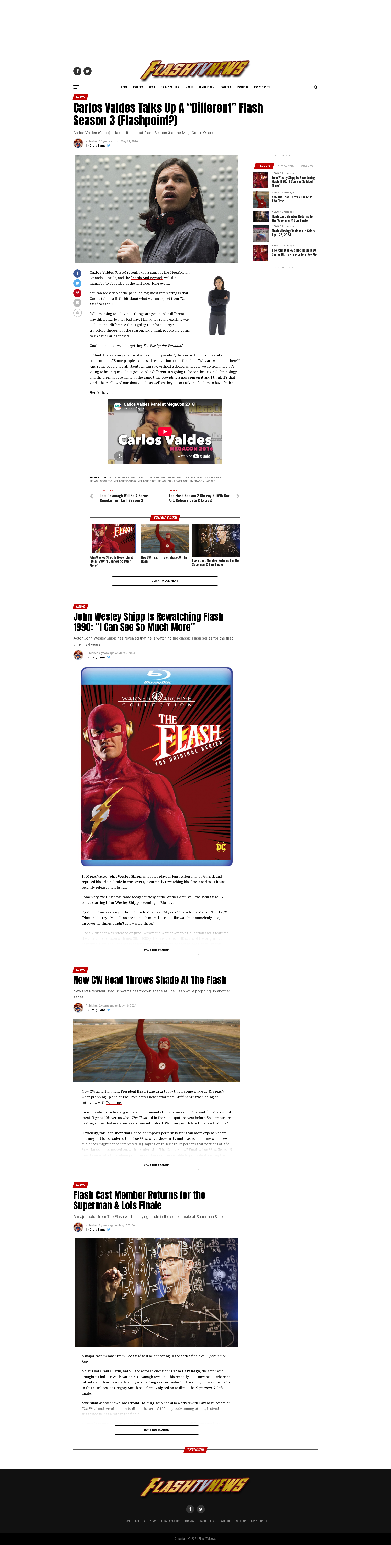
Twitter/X (219, 912)
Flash (155, 477)
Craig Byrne (97, 145)
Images (189, 87)
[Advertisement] (195, 28)
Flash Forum (207, 87)
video (211, 481)
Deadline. (114, 1102)
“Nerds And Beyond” (147, 277)
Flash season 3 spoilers (204, 477)
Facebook (242, 87)
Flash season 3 (173, 477)
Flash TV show (126, 481)
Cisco (143, 477)
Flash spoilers (101, 481)
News (151, 87)
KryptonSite (262, 87)
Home (124, 87)
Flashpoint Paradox (173, 481)
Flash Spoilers (169, 87)
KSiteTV (138, 87)
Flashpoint (148, 481)
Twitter (225, 87)
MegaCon (197, 481)
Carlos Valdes (125, 477)
